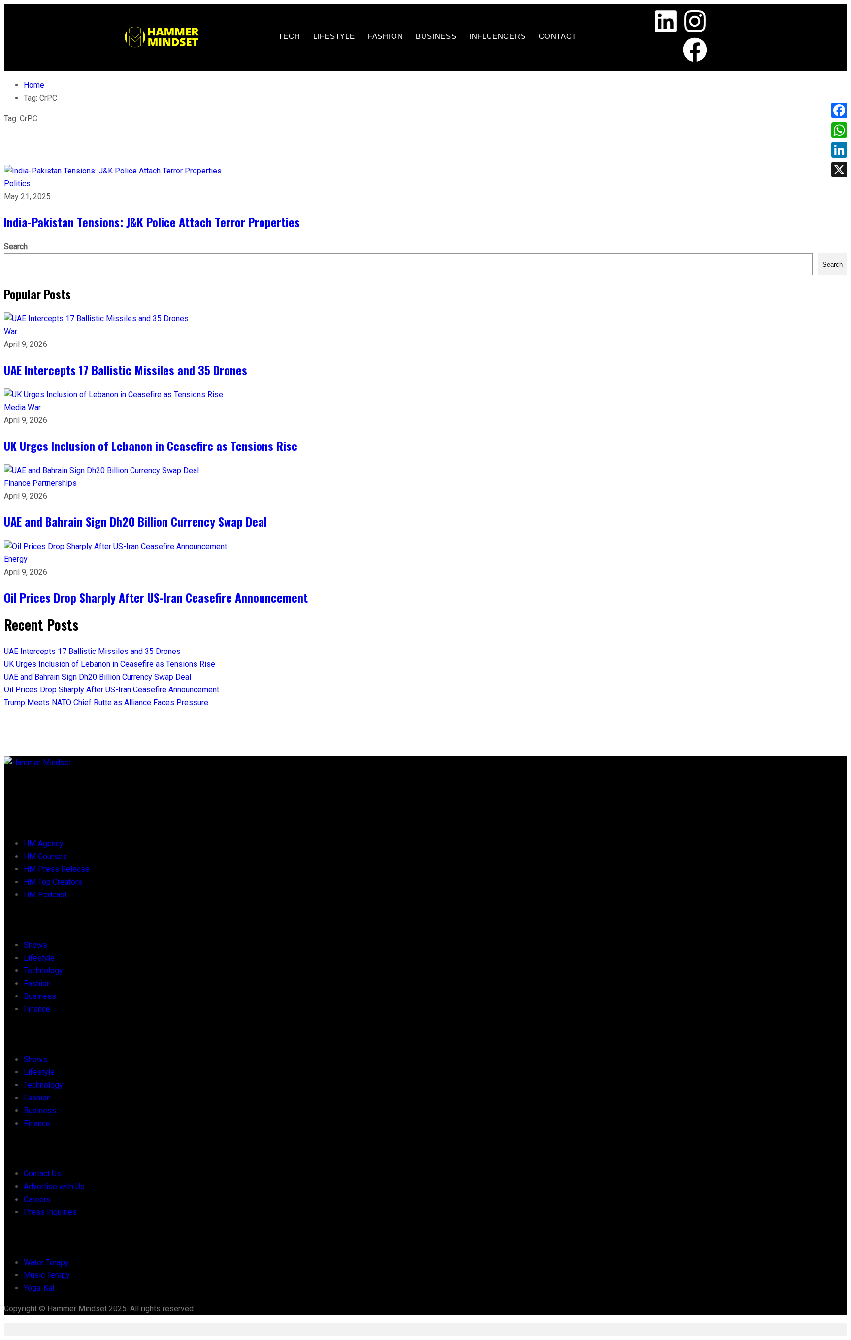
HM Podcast (45, 894)
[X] (839, 169)
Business (436, 36)
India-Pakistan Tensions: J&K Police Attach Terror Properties (152, 222)
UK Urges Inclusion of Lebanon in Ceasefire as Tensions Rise (150, 445)
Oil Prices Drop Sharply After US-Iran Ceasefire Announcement (156, 597)
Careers (37, 1199)
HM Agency (44, 843)
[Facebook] (695, 51)
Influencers (497, 36)
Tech (289, 36)
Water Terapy (46, 1262)
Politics (17, 183)
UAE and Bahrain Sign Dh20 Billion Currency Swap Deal (135, 521)
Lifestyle (334, 36)
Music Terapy (47, 1275)
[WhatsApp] (839, 130)
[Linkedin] (666, 23)
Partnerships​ (55, 483)
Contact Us (42, 1173)
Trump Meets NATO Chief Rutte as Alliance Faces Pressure (106, 702)
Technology (43, 970)
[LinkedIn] (839, 150)
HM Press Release (57, 869)
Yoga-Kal (39, 1288)
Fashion (385, 36)
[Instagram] (695, 23)
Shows (35, 945)
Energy (16, 559)
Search (16, 246)
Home (34, 85)
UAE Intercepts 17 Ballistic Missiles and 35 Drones (125, 369)
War (10, 331)
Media (16, 407)
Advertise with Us (54, 1186)
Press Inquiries (50, 1212)
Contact (558, 36)
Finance (18, 483)
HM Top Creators (53, 882)
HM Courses (45, 856)
